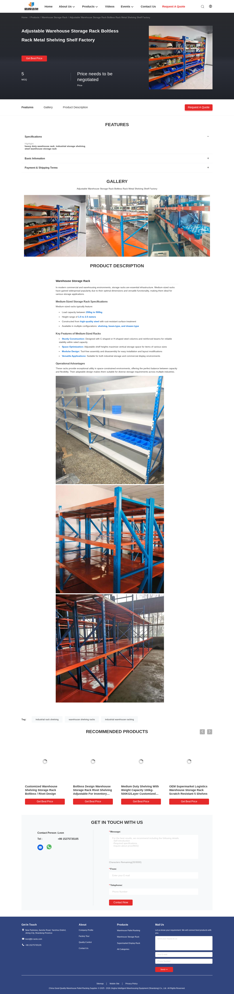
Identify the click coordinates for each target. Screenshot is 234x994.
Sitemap (100, 984)
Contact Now (120, 902)
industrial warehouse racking (119, 719)
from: (113, 869)
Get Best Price (34, 58)
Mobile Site (114, 984)
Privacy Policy (131, 984)
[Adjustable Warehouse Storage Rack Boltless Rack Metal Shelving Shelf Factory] (181, 57)
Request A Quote (198, 107)
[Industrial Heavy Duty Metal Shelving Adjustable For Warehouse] (45, 761)
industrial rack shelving (47, 719)
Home (24, 17)
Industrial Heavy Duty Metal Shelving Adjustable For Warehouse (43, 790)
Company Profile (86, 930)
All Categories (123, 949)
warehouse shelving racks (82, 719)
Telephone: (116, 885)
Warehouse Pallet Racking (128, 930)
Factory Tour (84, 936)
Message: (115, 831)
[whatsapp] (49, 847)
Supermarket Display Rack (128, 943)
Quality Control (85, 942)
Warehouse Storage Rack (54, 17)
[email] (40, 847)
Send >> (164, 969)
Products (34, 17)
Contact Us (83, 948)
